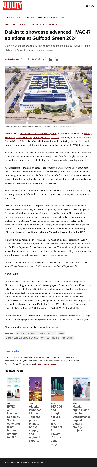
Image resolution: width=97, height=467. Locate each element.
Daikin (61, 333)
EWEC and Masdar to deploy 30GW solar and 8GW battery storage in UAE (13, 422)
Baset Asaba (13, 59)
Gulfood (45, 338)
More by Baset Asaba (47, 364)
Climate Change (20, 25)
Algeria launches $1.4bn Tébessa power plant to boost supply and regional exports (35, 423)
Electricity (35, 25)
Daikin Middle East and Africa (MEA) (38, 133)
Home (7, 17)
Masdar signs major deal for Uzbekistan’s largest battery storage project (81, 418)
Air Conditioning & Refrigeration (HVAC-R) (36, 333)
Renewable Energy (53, 25)
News (12, 17)
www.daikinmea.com (48, 326)
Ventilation (67, 338)
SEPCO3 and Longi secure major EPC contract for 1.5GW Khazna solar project (56, 425)
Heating (55, 338)
